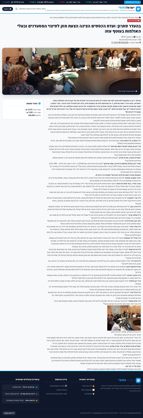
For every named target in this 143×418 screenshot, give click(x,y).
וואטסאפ (124, 43)
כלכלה (38, 8)
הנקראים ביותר (123, 17)
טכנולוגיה (22, 8)
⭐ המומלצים (90, 393)
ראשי (43, 8)
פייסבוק (116, 43)
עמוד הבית (135, 17)
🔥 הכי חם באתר (88, 386)
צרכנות (29, 8)
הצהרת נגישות (62, 390)
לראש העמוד (8, 413)
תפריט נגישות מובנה (57, 386)
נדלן (34, 8)
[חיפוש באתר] (16, 9)
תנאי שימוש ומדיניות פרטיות (56, 393)
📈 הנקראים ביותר (88, 390)
